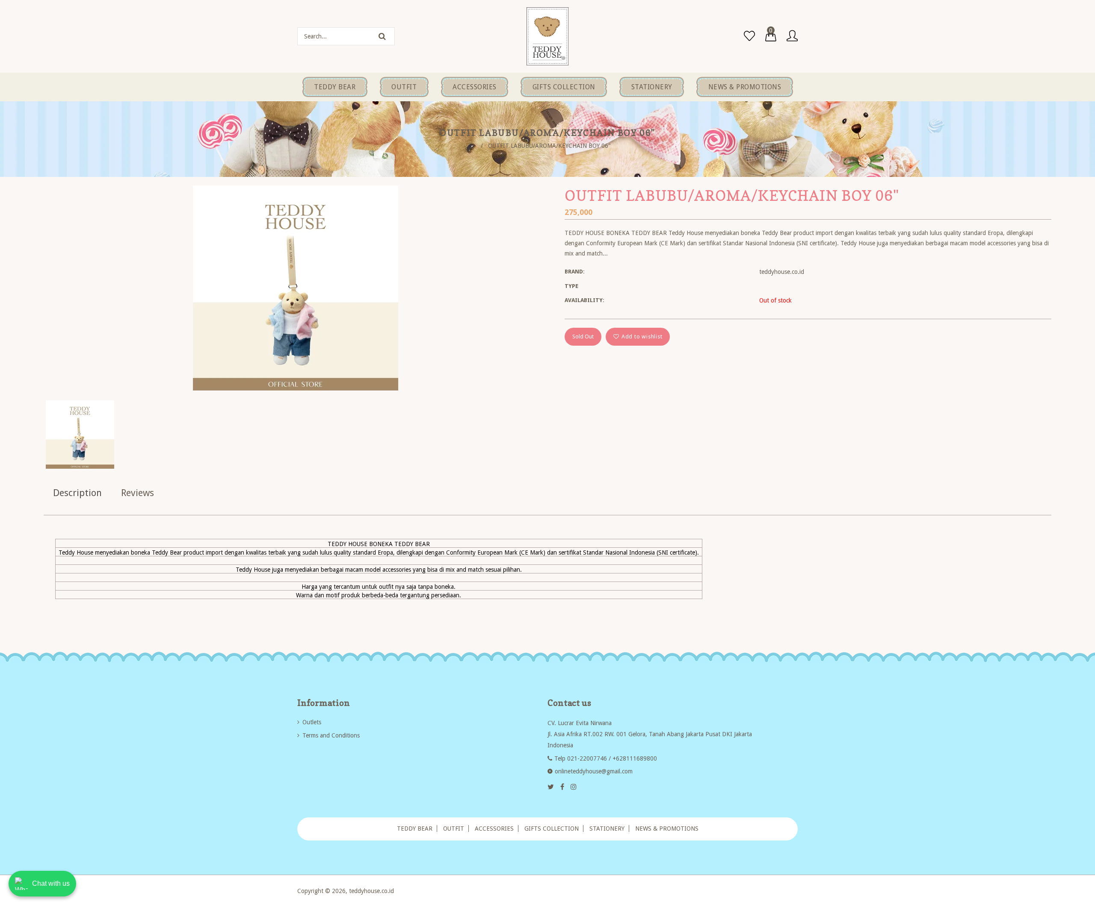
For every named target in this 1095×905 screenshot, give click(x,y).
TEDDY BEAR (414, 828)
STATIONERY (606, 828)
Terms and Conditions (331, 735)
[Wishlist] (749, 36)
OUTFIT (453, 828)
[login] (792, 36)
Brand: (575, 271)
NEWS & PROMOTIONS (666, 828)
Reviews (137, 493)
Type (571, 286)
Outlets (311, 722)
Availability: (584, 300)
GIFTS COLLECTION (551, 828)
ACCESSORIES (494, 828)
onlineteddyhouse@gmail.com (594, 771)
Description (77, 493)
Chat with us (51, 883)
